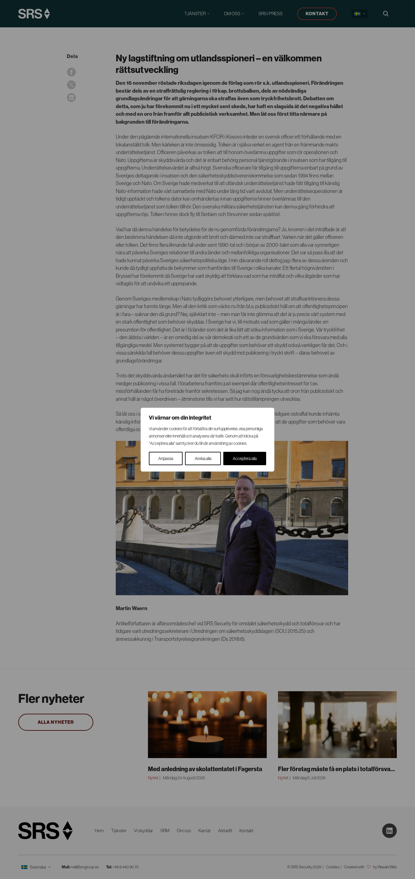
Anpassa (165, 458)
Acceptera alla (245, 458)
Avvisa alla (203, 458)
